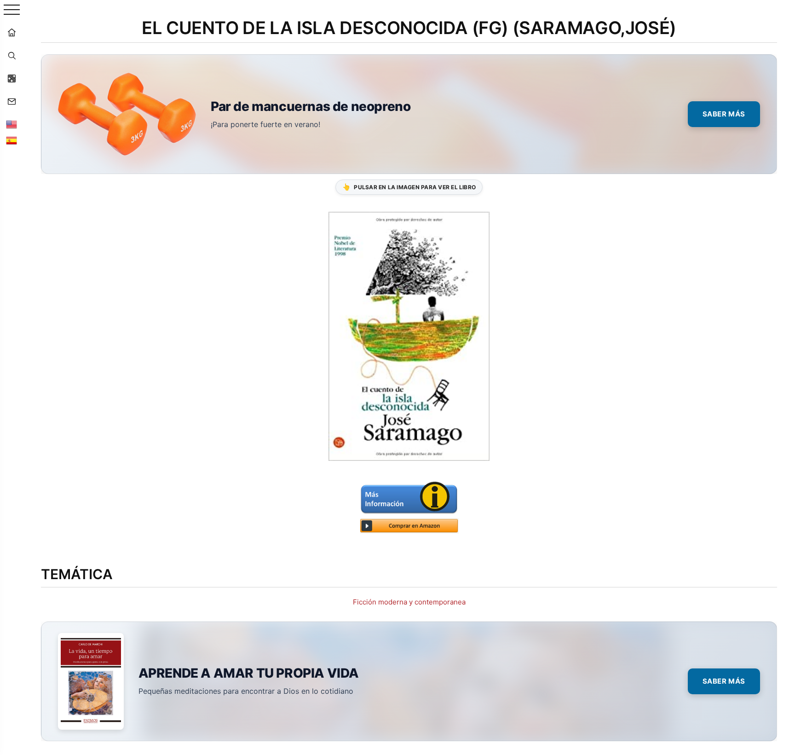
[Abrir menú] (12, 10)
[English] (11, 124)
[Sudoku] (11, 78)
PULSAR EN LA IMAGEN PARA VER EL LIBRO (409, 187)
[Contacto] (11, 101)
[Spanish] (11, 140)
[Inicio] (11, 32)
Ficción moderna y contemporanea (409, 602)
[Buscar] (11, 55)
